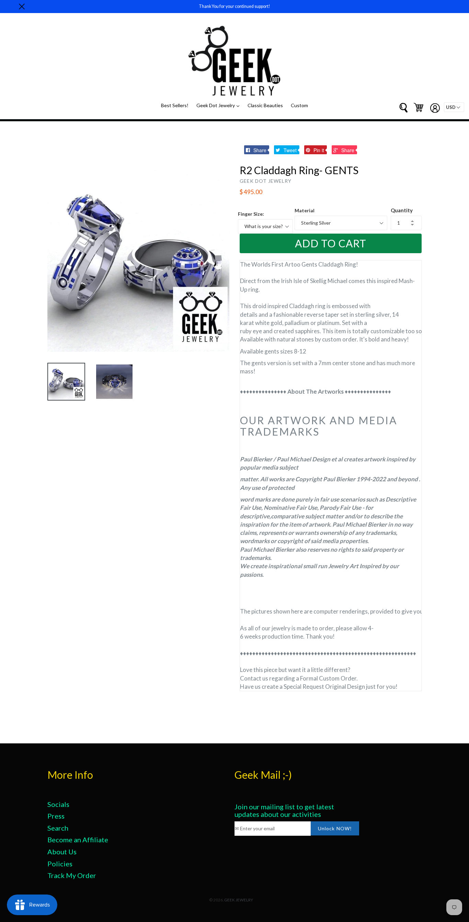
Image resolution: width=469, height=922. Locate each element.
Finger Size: (251, 214)
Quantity (402, 210)
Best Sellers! (174, 105)
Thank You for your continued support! (234, 6)
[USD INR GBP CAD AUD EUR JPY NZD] (454, 107)
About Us (62, 851)
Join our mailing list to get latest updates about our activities (284, 810)
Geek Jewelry (238, 899)
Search (57, 828)
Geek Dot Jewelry (219, 105)
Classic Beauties (265, 105)
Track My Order (71, 875)
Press (56, 816)
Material (304, 210)
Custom (299, 105)
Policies (59, 863)
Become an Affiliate (77, 839)
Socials (58, 804)
